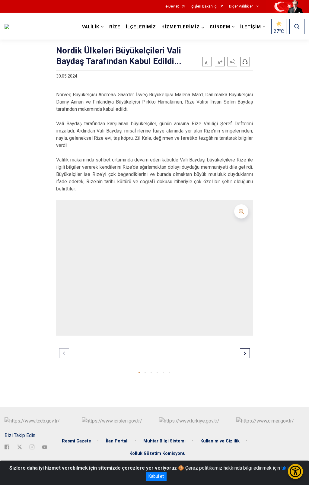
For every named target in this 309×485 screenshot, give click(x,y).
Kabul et (156, 476)
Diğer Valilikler (241, 6)
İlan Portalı (117, 441)
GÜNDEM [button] (220, 27)
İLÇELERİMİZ (141, 27)
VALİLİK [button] (90, 27)
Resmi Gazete (76, 441)
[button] (232, 61)
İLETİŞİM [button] (250, 27)
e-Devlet (172, 6)
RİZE (114, 27)
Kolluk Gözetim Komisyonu (157, 453)
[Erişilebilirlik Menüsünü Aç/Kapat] (295, 471)
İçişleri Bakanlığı (204, 6)
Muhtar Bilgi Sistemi (164, 441)
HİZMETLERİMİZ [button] (180, 27)
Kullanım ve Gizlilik (220, 441)
